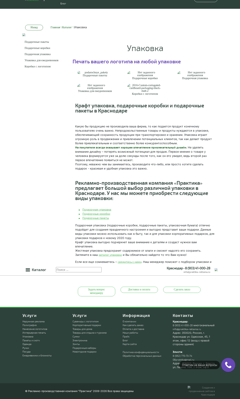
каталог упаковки (110, 254)
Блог (125, 340)
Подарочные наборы (84, 347)
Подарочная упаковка (38, 54)
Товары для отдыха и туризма (90, 332)
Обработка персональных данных (142, 355)
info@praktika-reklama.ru (197, 272)
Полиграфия (29, 325)
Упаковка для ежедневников (42, 60)
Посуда (26, 351)
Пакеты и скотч (31, 340)
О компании (129, 321)
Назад (34, 27)
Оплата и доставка (133, 328)
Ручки (25, 347)
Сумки (76, 336)
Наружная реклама (33, 321)
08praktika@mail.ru (183, 359)
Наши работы (130, 332)
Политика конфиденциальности (141, 352)
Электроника (80, 340)
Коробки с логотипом (38, 66)
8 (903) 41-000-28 (183, 325)
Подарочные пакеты (37, 41)
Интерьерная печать (34, 332)
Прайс (126, 336)
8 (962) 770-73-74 (182, 355)
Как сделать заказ (133, 325)
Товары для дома (82, 328)
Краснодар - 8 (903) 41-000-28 (188, 268)
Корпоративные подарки (87, 325)
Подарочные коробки (37, 47)
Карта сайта (130, 344)
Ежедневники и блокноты (37, 355)
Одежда (26, 344)
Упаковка (27, 336)
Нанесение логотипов (34, 328)
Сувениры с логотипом (86, 321)
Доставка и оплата (139, 289)
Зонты (76, 344)
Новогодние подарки (84, 351)
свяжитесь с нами (129, 261)
